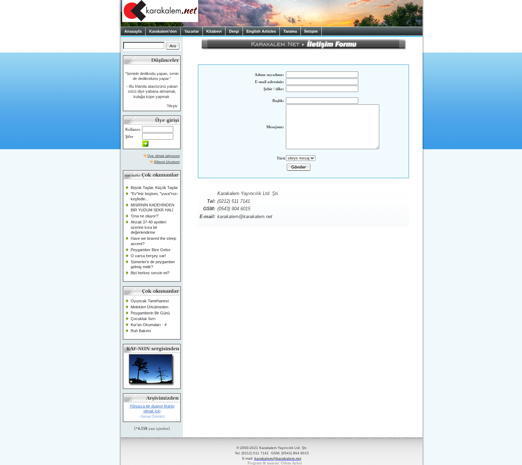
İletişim (311, 31)
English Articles (261, 31)
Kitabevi (214, 31)
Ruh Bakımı (141, 331)
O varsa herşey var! (148, 256)
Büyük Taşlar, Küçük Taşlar (154, 187)
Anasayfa (133, 31)
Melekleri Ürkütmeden (149, 307)
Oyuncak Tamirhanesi (150, 301)
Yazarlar (191, 31)
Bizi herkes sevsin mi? (150, 273)
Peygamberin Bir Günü (150, 313)
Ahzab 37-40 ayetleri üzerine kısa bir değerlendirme (148, 227)
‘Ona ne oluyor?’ (145, 216)
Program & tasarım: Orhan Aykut (275, 463)
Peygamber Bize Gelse (150, 250)
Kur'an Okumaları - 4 (149, 325)
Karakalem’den (163, 31)
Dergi (234, 31)
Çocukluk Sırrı (143, 319)
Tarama (290, 31)
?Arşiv (172, 106)
